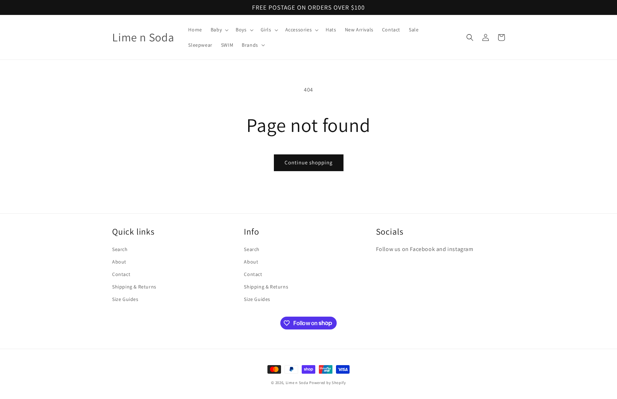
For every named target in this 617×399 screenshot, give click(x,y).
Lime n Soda (297, 382)
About (119, 262)
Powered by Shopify (327, 382)
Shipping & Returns (134, 286)
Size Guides (125, 299)
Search (120, 249)
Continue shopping (309, 162)
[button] (218, 29)
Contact (121, 274)
